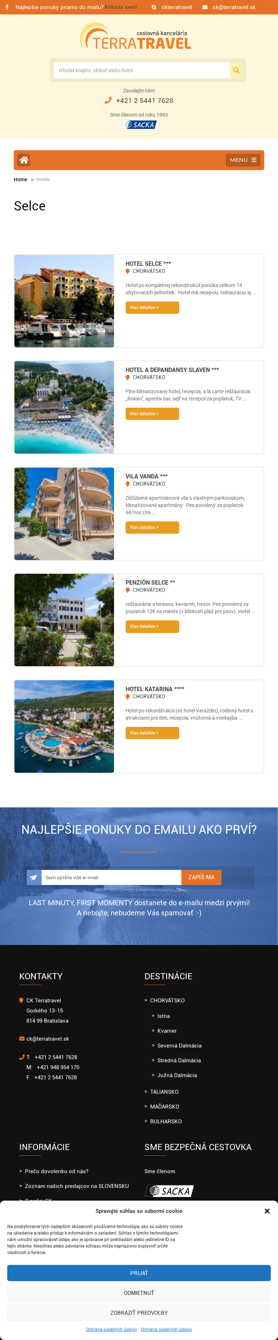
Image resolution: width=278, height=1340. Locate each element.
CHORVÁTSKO (167, 1000)
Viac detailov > (144, 307)
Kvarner (167, 1031)
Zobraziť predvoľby (139, 1313)
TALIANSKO (164, 1092)
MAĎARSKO (164, 1106)
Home (21, 179)
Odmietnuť (139, 1293)
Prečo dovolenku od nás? (56, 1171)
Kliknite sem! (121, 7)
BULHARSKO (166, 1121)
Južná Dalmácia (177, 1075)
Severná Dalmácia (179, 1045)
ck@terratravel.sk (234, 7)
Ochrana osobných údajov (111, 1329)
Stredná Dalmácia (179, 1060)
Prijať (139, 1273)
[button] (267, 1211)
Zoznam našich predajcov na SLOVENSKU (77, 1186)
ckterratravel (176, 7)
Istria (163, 1016)
